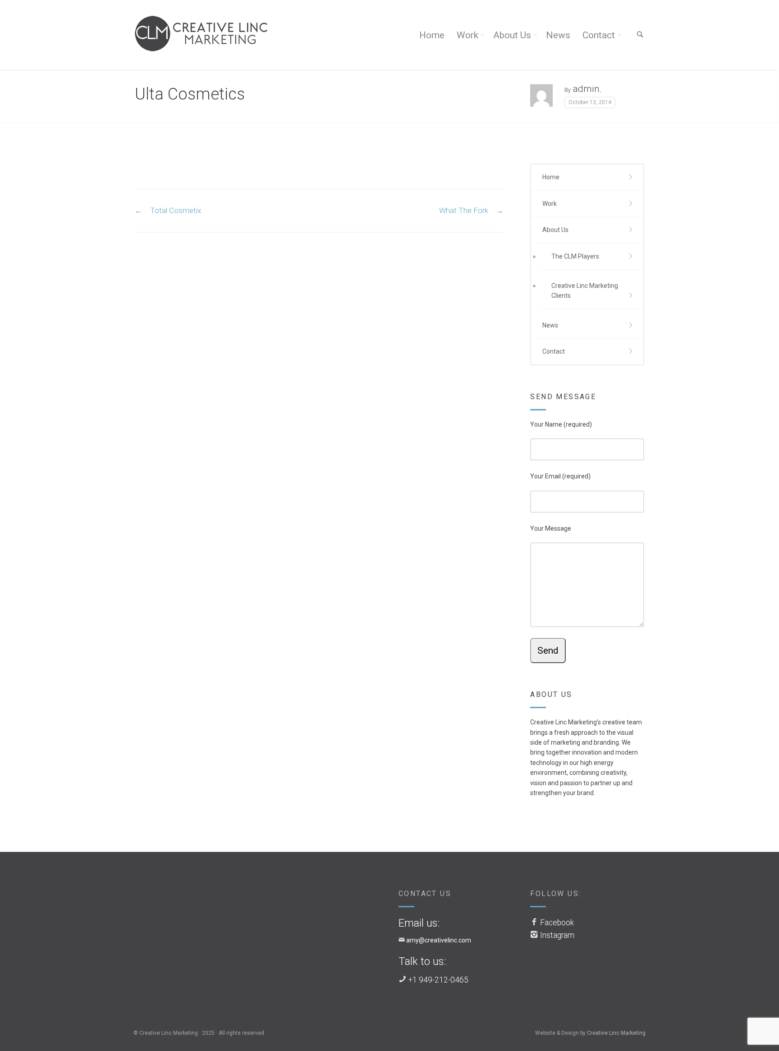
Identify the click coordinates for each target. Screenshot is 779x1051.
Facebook (557, 922)
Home (431, 35)
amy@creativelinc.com (438, 940)
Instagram (557, 935)
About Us (512, 35)
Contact (598, 35)
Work (467, 35)
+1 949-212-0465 (438, 979)
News (558, 35)
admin (586, 88)
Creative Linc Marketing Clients (584, 290)
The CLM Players (575, 256)
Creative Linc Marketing (616, 1033)
